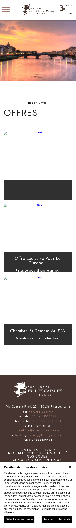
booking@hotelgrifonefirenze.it (49, 435)
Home (31, 102)
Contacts (28, 449)
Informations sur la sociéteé (36, 453)
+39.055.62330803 (47, 421)
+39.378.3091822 (43, 416)
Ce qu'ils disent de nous (37, 459)
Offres (42, 102)
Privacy (48, 449)
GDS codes (37, 456)
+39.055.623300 (41, 412)
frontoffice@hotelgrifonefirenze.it (38, 430)
